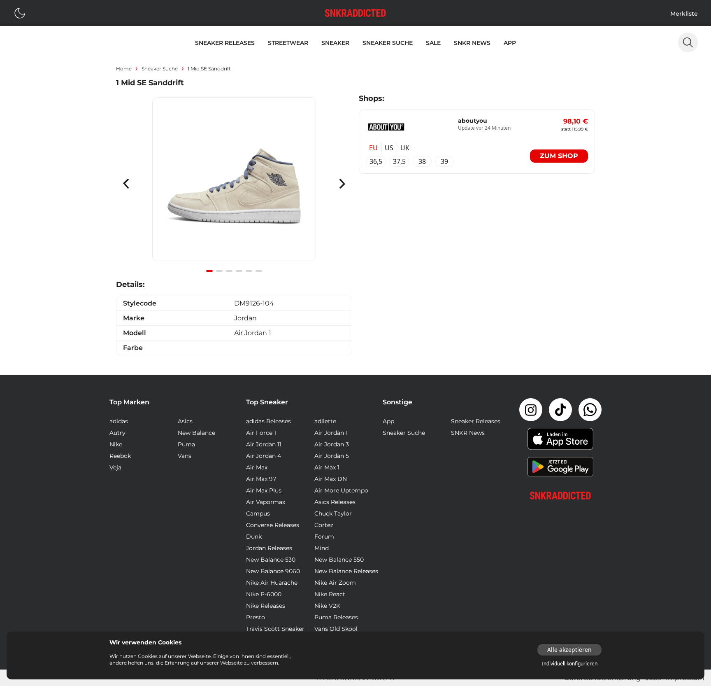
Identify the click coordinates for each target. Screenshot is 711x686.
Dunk (254, 536)
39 (444, 161)
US (389, 147)
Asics (185, 421)
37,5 (399, 161)
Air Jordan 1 (331, 432)
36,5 (375, 161)
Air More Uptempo (341, 490)
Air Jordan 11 (263, 444)
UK (404, 147)
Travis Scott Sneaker (275, 628)
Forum (324, 536)
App (510, 43)
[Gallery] (234, 183)
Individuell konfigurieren (569, 663)
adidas (118, 421)
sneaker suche (160, 68)
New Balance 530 (270, 559)
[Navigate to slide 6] (259, 270)
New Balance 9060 (273, 571)
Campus (258, 513)
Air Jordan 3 (331, 444)
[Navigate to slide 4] (239, 270)
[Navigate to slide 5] (249, 270)
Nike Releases (265, 605)
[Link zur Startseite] (560, 495)
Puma (186, 444)
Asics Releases (335, 502)
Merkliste (684, 13)
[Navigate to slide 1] (209, 270)
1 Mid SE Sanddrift (209, 68)
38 (422, 161)
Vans (184, 456)
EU (373, 147)
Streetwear (288, 43)
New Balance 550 (339, 559)
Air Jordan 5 (331, 456)
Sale (433, 43)
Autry (117, 432)
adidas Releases (268, 421)
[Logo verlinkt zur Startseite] (355, 13)
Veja (115, 467)
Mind (321, 548)
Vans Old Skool (336, 628)
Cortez (323, 525)
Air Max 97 (261, 479)
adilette (325, 421)
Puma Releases (336, 617)
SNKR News (472, 43)
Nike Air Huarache (271, 582)
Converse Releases (272, 525)
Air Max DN (330, 479)
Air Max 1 (326, 467)
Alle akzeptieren (569, 649)
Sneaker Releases (225, 43)
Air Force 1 (261, 432)
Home (124, 68)
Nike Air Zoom (335, 582)
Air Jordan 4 (263, 456)
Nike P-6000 (263, 594)
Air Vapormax (265, 502)
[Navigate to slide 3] (229, 270)
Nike (115, 444)
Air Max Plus (263, 490)
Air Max (256, 467)
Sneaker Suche (387, 43)
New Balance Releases (346, 571)
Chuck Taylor (333, 513)
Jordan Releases (269, 548)
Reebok (120, 456)
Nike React (329, 594)
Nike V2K (327, 605)
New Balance (196, 432)
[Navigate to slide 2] (219, 270)
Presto (255, 617)
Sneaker (335, 43)
